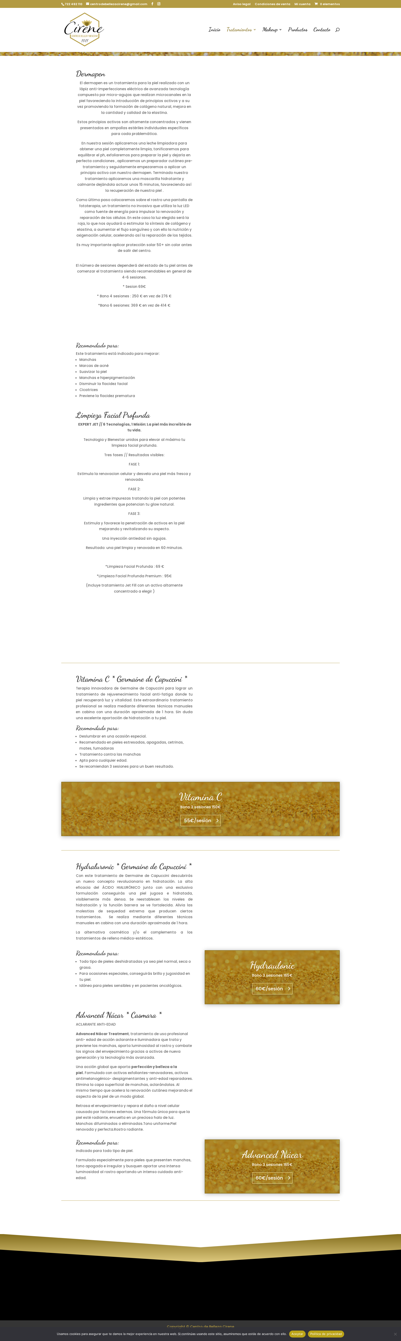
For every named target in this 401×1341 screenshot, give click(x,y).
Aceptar (297, 1334)
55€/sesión (197, 820)
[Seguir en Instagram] (303, 1289)
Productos (297, 30)
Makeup (270, 30)
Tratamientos (239, 30)
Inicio (214, 30)
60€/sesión (269, 988)
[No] (395, 1334)
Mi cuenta (302, 4)
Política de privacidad (157, 1293)
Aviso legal (242, 4)
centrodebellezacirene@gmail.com (248, 1311)
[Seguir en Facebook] (312, 1289)
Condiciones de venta (272, 4)
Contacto (322, 30)
